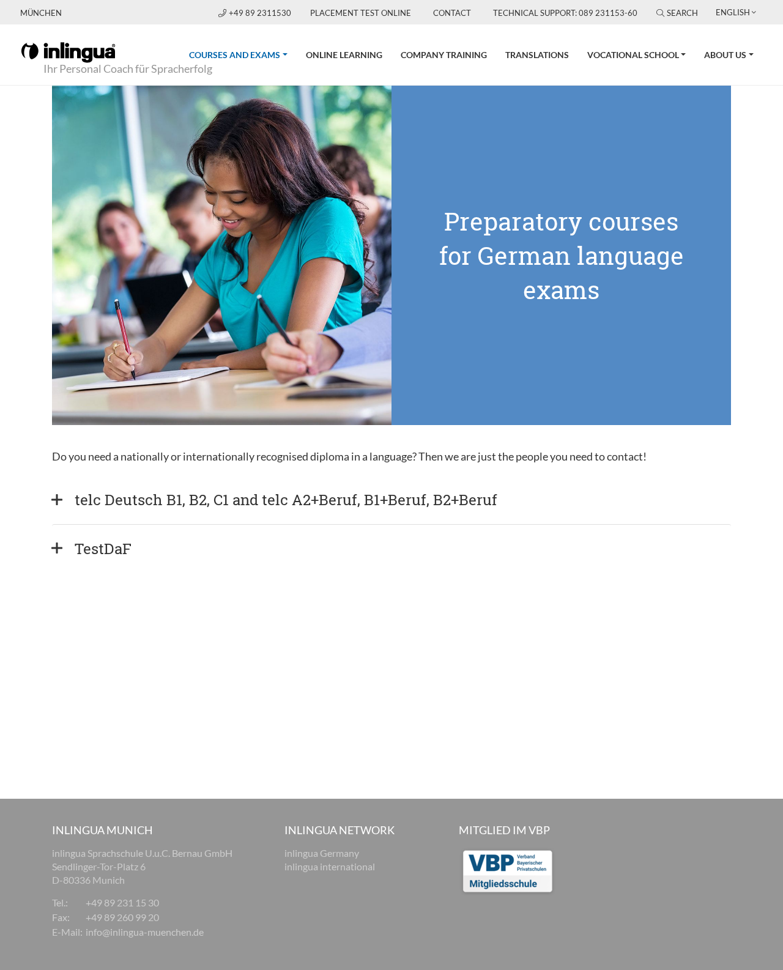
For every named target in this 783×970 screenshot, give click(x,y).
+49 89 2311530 (261, 13)
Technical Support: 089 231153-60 (565, 13)
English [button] (733, 12)
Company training (444, 55)
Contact (452, 13)
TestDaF (103, 548)
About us (725, 55)
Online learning (344, 55)
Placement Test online (360, 13)
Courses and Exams (243, 54)
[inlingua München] (68, 51)
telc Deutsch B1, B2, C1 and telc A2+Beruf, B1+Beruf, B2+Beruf (288, 499)
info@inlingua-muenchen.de (145, 932)
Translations (537, 55)
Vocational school (633, 55)
